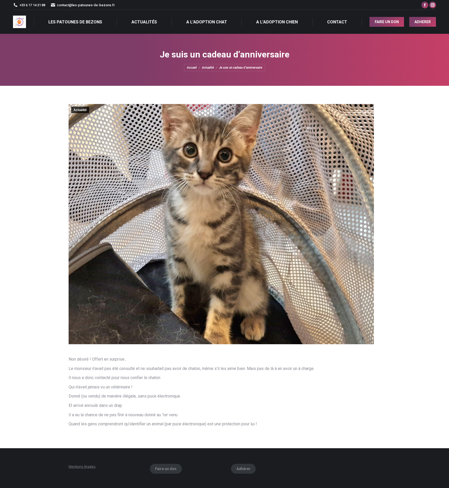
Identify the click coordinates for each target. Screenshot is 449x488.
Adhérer (243, 469)
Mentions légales (82, 466)
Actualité (80, 110)
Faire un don (165, 469)
